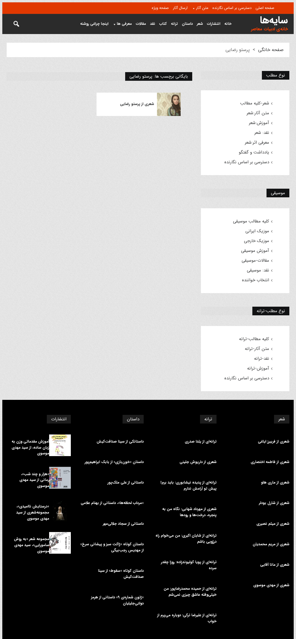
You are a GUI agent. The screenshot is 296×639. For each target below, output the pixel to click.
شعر (200, 24)
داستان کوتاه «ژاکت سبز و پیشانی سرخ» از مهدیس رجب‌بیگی (112, 547)
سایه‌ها (274, 20)
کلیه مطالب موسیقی (251, 221)
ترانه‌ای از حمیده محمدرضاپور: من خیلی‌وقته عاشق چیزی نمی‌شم (190, 592)
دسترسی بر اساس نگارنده (231, 8)
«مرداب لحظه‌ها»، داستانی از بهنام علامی (112, 503)
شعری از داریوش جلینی (198, 462)
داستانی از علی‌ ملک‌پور (126, 483)
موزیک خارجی (256, 240)
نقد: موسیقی (258, 270)
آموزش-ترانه (258, 368)
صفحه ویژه (160, 8)
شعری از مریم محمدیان (271, 544)
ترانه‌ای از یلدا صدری (201, 442)
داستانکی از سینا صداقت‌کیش (120, 442)
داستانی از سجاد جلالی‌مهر (123, 524)
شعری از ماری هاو (275, 483)
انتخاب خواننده (255, 280)
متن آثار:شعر (258, 113)
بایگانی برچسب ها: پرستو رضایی (159, 76)
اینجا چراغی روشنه (94, 24)
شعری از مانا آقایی (274, 565)
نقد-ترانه (261, 358)
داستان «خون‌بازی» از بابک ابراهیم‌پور (114, 462)
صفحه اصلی (265, 8)
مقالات (141, 24)
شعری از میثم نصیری (272, 524)
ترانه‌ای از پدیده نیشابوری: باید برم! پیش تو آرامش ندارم (188, 486)
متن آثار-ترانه (257, 348)
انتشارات (213, 24)
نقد (152, 24)
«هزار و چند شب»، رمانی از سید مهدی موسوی (34, 480)
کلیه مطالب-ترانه (254, 339)
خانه (228, 24)
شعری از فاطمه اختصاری (270, 462)
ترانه (174, 24)
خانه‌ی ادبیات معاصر (269, 29)
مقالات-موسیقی (255, 260)
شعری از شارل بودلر (274, 503)
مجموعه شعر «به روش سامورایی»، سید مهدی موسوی (31, 545)
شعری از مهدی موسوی (271, 585)
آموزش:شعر (259, 122)
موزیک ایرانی (257, 231)
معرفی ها (124, 24)
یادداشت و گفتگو (254, 152)
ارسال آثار (180, 8)
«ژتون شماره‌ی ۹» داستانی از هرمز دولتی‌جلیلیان (117, 600)
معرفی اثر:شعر (257, 142)
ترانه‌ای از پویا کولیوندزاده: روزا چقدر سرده (189, 565)
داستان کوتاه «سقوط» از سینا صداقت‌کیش (121, 574)
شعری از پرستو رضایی (137, 104)
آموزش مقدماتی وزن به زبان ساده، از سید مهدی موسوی (30, 448)
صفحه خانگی (271, 49)
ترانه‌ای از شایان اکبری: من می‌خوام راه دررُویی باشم (186, 539)
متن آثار (202, 8)
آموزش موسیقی (255, 250)
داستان (187, 24)
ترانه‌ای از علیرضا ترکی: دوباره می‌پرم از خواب (187, 618)
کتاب (163, 24)
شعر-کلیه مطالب (254, 103)
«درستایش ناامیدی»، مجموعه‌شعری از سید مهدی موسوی (32, 513)
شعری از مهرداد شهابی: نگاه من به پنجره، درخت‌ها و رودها (189, 512)
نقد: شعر (261, 132)
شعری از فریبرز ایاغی (273, 442)
